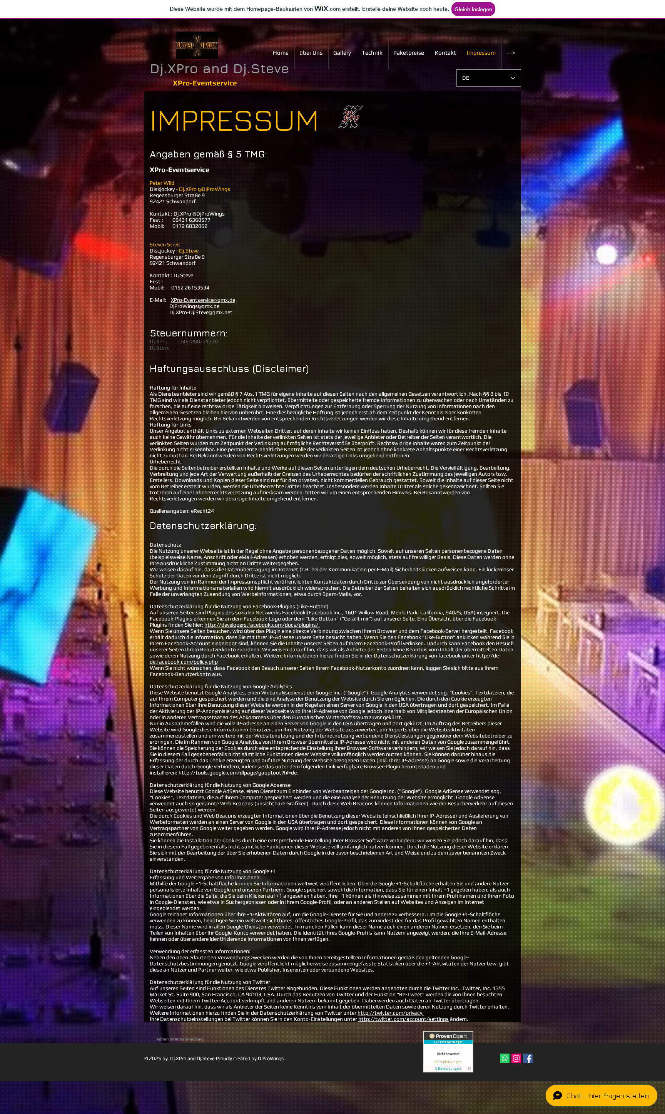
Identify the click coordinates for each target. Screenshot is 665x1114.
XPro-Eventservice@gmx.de (203, 300)
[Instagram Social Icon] (516, 1058)
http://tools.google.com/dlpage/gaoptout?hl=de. (238, 772)
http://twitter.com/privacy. (391, 1013)
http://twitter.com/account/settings (403, 1019)
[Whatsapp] (505, 1058)
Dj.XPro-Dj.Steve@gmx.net (200, 312)
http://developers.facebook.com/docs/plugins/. (262, 625)
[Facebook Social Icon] (528, 1058)
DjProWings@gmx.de (184, 306)
